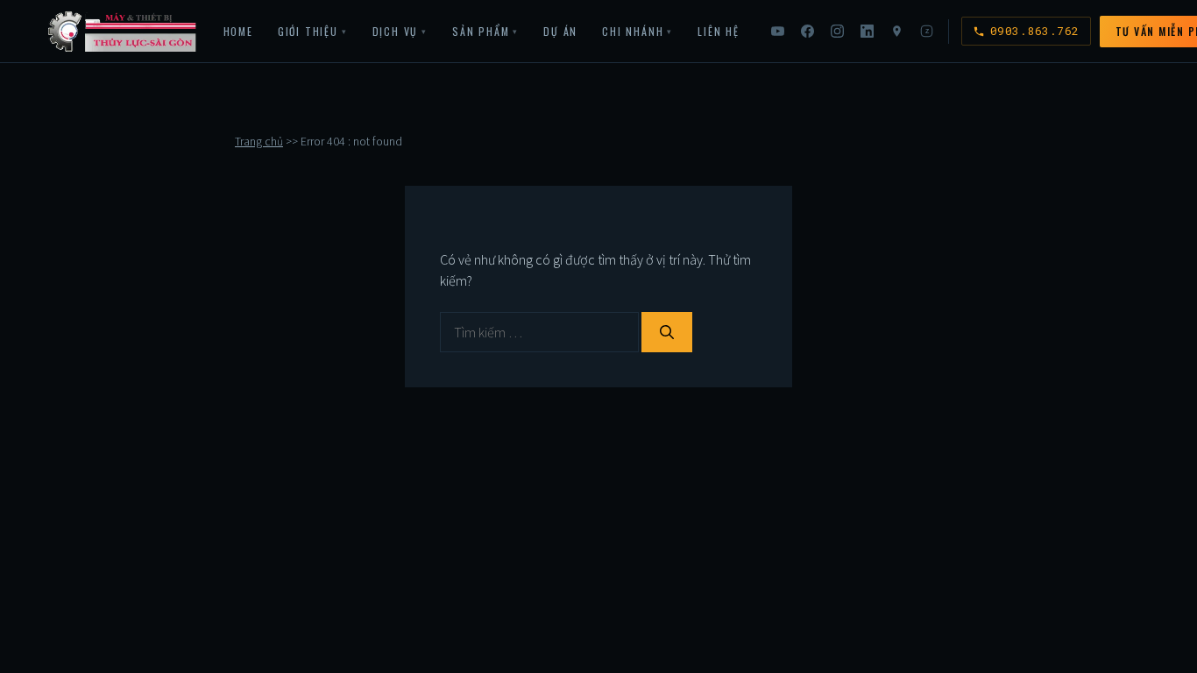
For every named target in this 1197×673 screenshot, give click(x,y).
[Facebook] (808, 31)
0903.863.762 (1035, 31)
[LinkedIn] (867, 31)
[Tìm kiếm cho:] (540, 332)
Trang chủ (259, 141)
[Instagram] (837, 31)
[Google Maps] (897, 31)
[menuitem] (238, 31)
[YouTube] (778, 31)
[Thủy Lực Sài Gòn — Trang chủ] (122, 32)
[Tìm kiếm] (666, 332)
